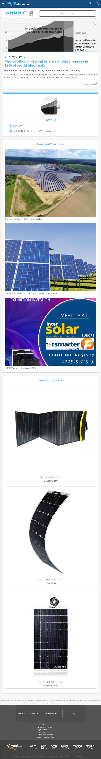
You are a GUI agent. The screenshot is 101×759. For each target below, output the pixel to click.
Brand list (40, 725)
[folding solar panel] (50, 429)
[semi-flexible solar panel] (50, 531)
